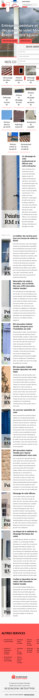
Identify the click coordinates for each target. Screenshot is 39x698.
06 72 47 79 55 (27, 688)
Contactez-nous (25, 41)
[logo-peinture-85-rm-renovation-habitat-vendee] (8, 7)
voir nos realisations (9, 41)
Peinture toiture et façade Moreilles (19, 659)
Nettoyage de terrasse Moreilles (20, 651)
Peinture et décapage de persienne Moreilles (7, 651)
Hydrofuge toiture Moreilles (20, 641)
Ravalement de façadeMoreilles (8, 640)
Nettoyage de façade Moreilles (30, 650)
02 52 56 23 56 (12, 688)
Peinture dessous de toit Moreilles (29, 642)
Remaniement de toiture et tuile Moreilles (8, 659)
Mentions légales (29, 694)
